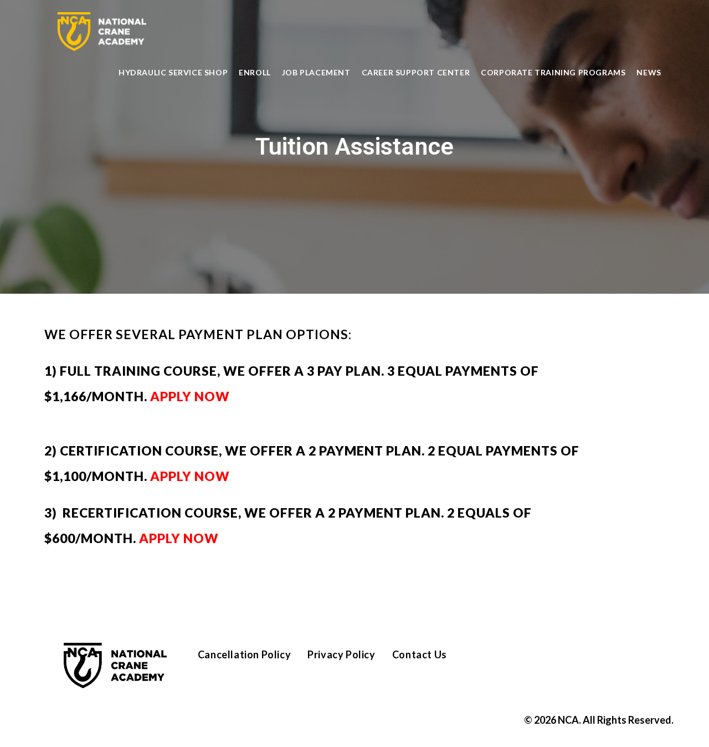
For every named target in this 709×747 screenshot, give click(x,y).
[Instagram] (545, 659)
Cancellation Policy (244, 654)
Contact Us (419, 654)
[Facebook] (511, 659)
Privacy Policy (341, 654)
